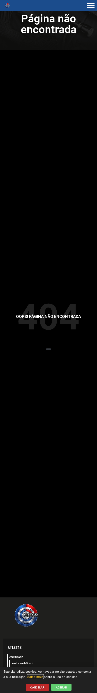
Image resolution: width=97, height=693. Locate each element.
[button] (48, 348)
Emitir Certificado (23, 663)
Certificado (16, 656)
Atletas (15, 647)
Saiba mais (35, 677)
